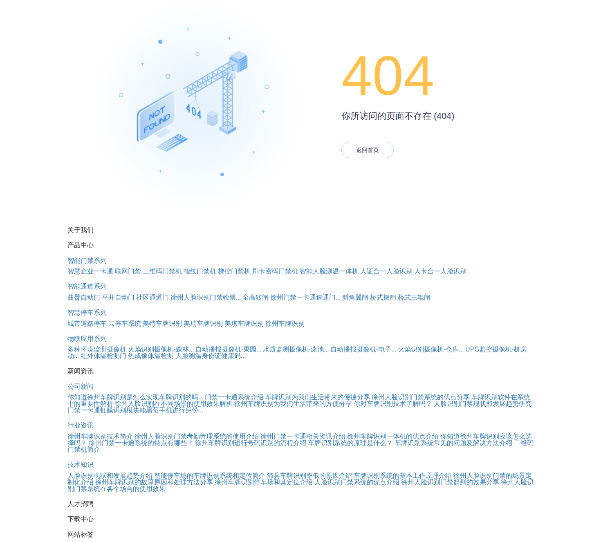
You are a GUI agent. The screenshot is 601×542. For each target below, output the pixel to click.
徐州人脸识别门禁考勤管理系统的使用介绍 (197, 436)
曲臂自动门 (83, 297)
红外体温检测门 (103, 355)
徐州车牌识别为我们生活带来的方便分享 (293, 403)
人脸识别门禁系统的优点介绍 (356, 482)
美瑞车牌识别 (203, 323)
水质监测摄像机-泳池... (296, 349)
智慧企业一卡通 (90, 271)
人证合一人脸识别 (386, 271)
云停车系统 (124, 323)
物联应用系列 (87, 338)
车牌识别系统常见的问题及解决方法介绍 (453, 442)
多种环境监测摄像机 (96, 349)
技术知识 (80, 464)
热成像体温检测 (151, 355)
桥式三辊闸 (414, 297)
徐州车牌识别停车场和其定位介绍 (264, 482)
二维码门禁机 (162, 271)
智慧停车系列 (87, 312)
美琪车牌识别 (244, 323)
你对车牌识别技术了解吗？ (393, 403)
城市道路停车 (87, 323)
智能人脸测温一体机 (329, 271)
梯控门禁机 (234, 271)
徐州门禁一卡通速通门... (305, 297)
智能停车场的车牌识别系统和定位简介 (209, 475)
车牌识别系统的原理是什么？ (350, 442)
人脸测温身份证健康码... (210, 355)
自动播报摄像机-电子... (363, 349)
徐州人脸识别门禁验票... (205, 297)
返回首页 (367, 150)
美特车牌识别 (162, 323)
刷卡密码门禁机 (275, 271)
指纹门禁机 (200, 271)
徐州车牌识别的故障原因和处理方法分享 (154, 482)
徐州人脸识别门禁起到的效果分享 (450, 482)
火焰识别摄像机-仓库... (431, 349)
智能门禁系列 (87, 260)
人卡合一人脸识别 (440, 271)
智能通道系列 (87, 286)
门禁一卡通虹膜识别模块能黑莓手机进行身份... (135, 410)
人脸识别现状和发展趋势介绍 (109, 475)
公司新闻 (80, 386)
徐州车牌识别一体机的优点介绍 (393, 436)
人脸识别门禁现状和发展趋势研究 (483, 403)
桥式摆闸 (383, 297)
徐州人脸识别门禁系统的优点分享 (421, 397)
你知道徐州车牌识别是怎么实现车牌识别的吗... (135, 397)
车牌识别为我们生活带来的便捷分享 (317, 397)
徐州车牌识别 (285, 323)
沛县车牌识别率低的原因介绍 (309, 475)
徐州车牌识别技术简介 (100, 436)
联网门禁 (128, 271)
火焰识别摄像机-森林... (161, 349)
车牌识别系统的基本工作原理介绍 (403, 475)
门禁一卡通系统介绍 (234, 397)
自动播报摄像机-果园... (228, 349)
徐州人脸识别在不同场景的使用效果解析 (174, 403)
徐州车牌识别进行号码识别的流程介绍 (250, 442)
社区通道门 (152, 297)
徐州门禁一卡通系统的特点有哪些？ (141, 442)
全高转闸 (255, 297)
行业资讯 (80, 425)
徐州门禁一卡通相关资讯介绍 (302, 436)
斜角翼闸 (355, 297)
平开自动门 (118, 297)
